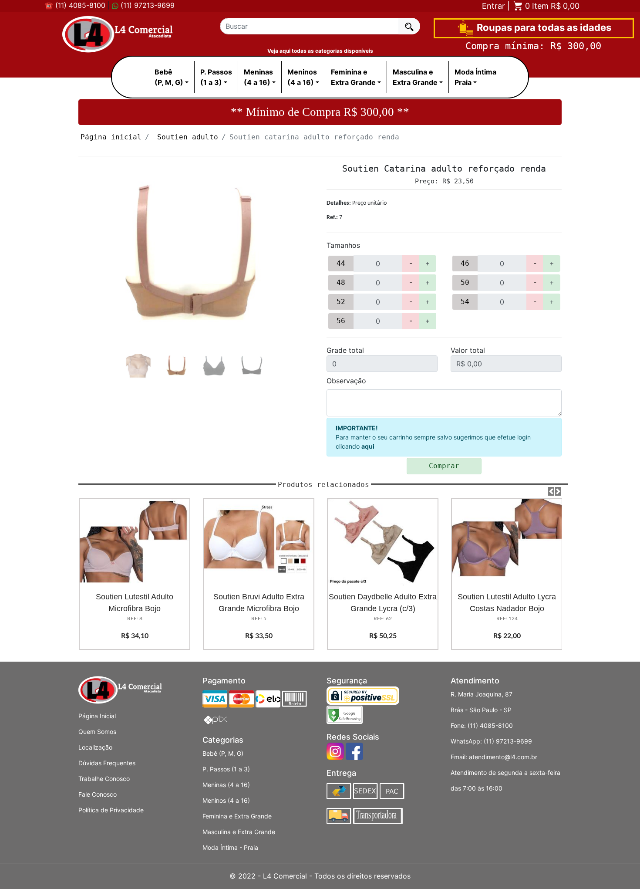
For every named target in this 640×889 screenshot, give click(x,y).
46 (465, 263)
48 (341, 282)
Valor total (468, 350)
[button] (551, 491)
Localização (95, 747)
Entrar (493, 5)
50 (465, 282)
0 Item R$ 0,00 (551, 5)
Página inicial (111, 137)
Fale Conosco (97, 794)
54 (465, 301)
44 (341, 263)
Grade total (345, 350)
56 (341, 321)
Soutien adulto (187, 137)
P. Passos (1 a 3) (226, 769)
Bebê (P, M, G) (222, 753)
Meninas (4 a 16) (226, 784)
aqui (367, 446)
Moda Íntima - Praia (230, 847)
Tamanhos (343, 245)
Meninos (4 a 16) (226, 800)
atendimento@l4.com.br (503, 757)
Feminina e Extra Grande (237, 816)
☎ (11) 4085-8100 (74, 5)
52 (341, 301)
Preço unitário (357, 203)
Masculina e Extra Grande (238, 831)
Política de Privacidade (111, 810)
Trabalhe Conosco (104, 778)
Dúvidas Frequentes (106, 763)
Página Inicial (97, 716)
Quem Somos (97, 731)
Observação (346, 380)
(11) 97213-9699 (146, 5)
